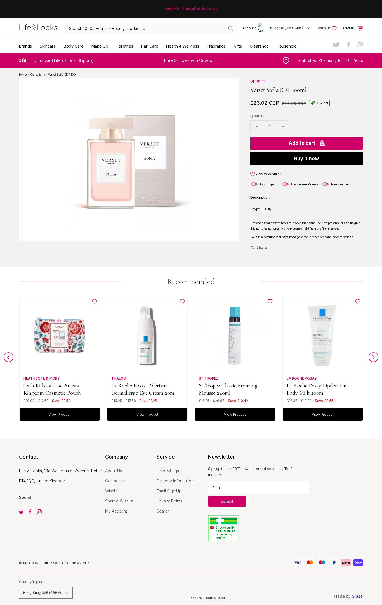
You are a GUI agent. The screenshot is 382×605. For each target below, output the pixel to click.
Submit (227, 501)
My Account (116, 511)
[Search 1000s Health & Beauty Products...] (231, 28)
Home (23, 74)
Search (163, 511)
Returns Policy (29, 562)
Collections (38, 74)
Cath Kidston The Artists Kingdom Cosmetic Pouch (52, 389)
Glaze (357, 596)
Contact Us (115, 480)
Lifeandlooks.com (215, 597)
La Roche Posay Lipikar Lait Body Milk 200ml (317, 389)
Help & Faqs (168, 470)
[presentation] (8, 358)
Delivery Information (175, 480)
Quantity (257, 115)
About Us (113, 470)
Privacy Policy (80, 562)
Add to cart (302, 143)
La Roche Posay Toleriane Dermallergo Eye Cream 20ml (143, 389)
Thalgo (118, 378)
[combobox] (151, 28)
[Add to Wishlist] (94, 301)
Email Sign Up (169, 490)
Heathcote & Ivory (41, 378)
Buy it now (306, 158)
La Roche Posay (302, 378)
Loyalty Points (169, 501)
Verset (257, 81)
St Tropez (208, 378)
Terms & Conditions (55, 562)
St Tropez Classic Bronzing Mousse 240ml (228, 389)
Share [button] (262, 247)
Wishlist (112, 490)
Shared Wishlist (119, 501)
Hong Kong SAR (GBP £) (287, 27)
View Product (59, 414)
